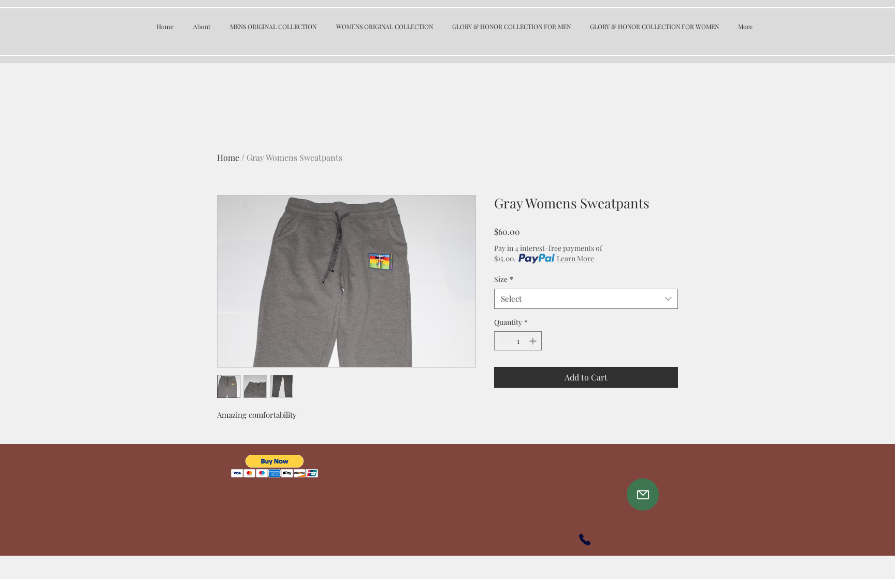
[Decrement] (502, 341)
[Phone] (584, 539)
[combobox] (586, 299)
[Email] (643, 494)
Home (228, 157)
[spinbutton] (518, 341)
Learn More (575, 258)
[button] (274, 466)
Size (503, 279)
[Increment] (533, 341)
